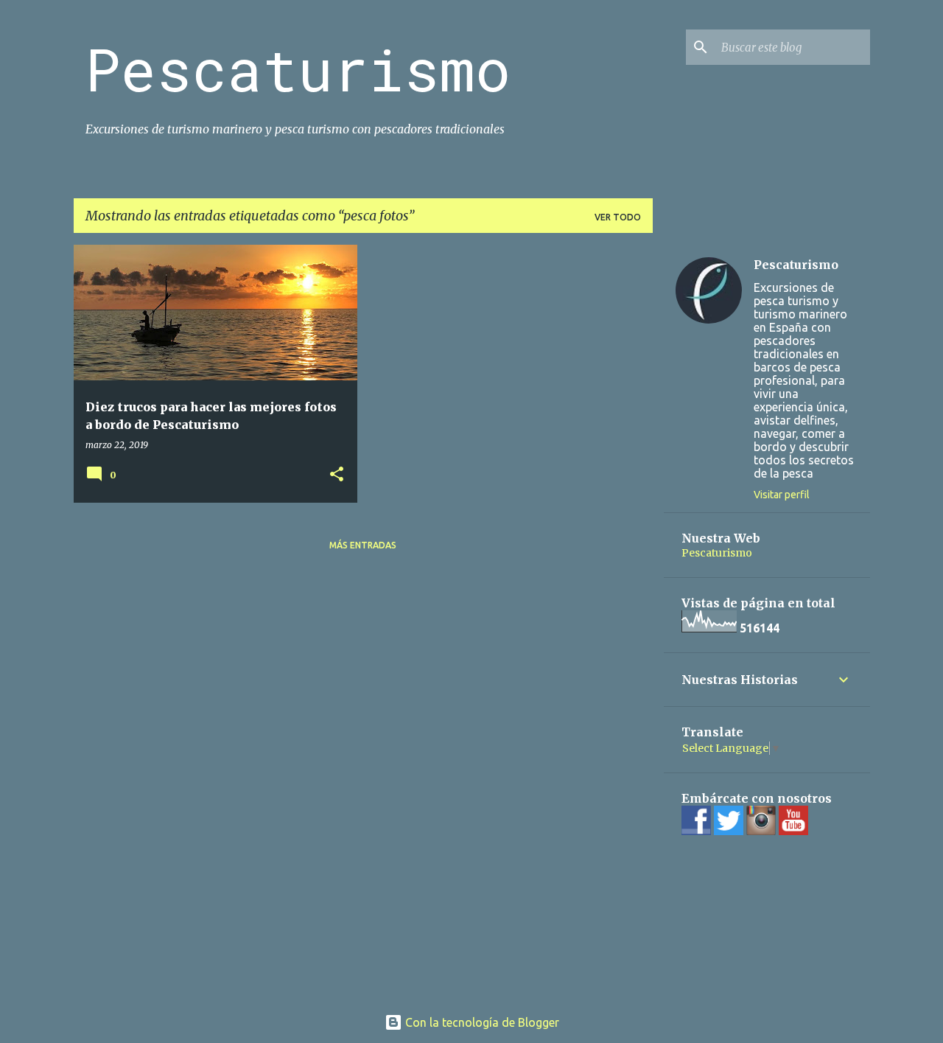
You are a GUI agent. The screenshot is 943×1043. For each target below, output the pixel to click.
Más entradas (362, 545)
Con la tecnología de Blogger (480, 1022)
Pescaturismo (298, 68)
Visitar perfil (782, 494)
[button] (337, 475)
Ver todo (618, 217)
